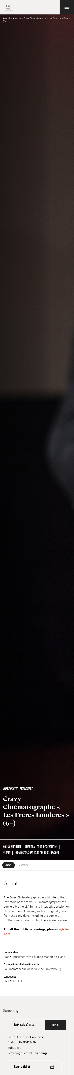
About (9, 865)
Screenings (24, 865)
